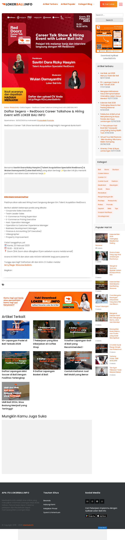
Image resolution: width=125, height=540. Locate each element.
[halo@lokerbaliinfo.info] (87, 501)
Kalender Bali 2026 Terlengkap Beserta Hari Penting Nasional (110, 105)
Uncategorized (103, 216)
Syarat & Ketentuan (51, 512)
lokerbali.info (28, 525)
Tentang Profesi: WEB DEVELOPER (114, 358)
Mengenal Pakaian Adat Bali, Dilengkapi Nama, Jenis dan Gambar (115, 317)
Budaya (116, 169)
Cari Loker (109, 4)
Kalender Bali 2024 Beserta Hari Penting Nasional (114, 285)
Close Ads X (102, 528)
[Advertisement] (62, 534)
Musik (100, 189)
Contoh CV (102, 177)
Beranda (47, 500)
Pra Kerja (101, 201)
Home (6, 107)
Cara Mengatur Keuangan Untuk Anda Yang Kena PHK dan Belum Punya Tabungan (108, 300)
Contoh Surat (103, 181)
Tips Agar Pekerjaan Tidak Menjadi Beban (115, 370)
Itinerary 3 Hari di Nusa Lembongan (109, 149)
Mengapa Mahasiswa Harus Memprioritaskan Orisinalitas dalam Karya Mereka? (110, 95)
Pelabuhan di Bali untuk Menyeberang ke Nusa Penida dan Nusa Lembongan (110, 118)
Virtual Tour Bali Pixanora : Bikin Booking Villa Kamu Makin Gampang (110, 139)
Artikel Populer (68, 4)
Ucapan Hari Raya (105, 212)
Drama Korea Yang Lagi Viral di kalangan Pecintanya (115, 255)
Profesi (100, 205)
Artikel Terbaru (50, 4)
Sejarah (101, 208)
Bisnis (106, 169)
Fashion (115, 181)
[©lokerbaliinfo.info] (92, 501)
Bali (99, 169)
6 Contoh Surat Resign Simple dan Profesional (115, 347)
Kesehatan (102, 185)
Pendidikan (102, 193)
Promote (50, 120)
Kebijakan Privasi (50, 508)
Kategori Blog (85, 4)
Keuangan (114, 185)
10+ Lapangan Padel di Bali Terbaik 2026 (109, 83)
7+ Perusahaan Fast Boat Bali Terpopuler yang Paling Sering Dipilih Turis (110, 129)
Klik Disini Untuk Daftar (16, 197)
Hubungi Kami (49, 504)
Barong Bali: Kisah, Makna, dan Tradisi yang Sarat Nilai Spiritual (115, 333)
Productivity (14, 107)
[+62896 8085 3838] (102, 501)
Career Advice (103, 173)
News (108, 189)
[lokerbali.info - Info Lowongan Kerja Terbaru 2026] (17, 4)
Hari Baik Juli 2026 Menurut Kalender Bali (109, 74)
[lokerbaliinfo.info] (97, 501)
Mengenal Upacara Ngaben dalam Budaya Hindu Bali (115, 270)
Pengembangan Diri (105, 197)
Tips (116, 208)
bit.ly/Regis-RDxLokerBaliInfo (18, 265)
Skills (109, 208)
